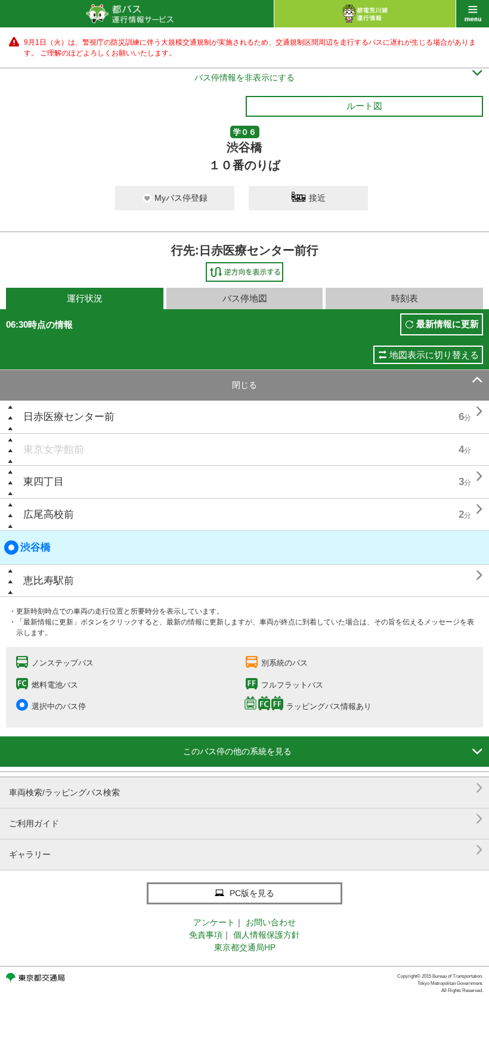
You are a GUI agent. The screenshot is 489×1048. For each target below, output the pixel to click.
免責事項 (205, 935)
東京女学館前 (53, 449)
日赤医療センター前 (68, 416)
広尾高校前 (48, 514)
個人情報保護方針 (266, 935)
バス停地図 (244, 298)
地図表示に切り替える (434, 355)
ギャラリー (246, 849)
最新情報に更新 (447, 324)
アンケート (214, 922)
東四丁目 (43, 481)
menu (472, 13)
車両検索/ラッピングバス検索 (246, 788)
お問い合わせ (271, 922)
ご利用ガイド (246, 818)
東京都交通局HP (245, 947)
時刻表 (404, 298)
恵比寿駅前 (48, 580)
